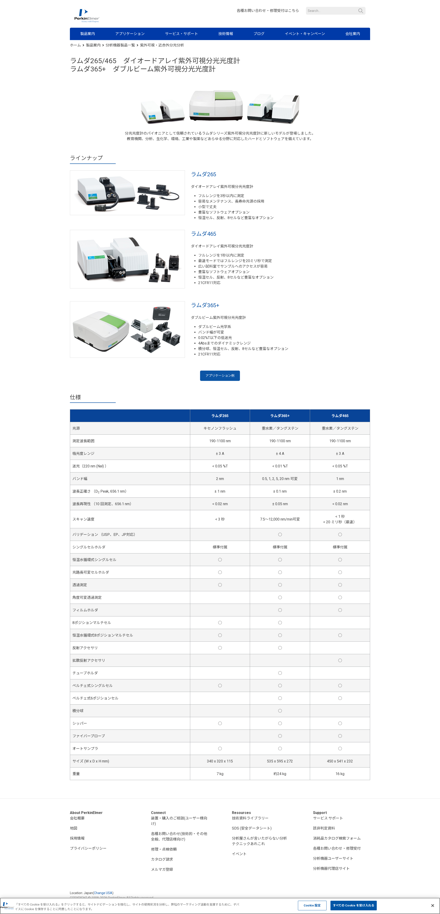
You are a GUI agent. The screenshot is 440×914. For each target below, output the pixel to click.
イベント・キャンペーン (305, 34)
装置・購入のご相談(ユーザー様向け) (179, 821)
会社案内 (352, 34)
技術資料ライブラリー (250, 818)
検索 (360, 10)
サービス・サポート (181, 34)
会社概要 (77, 818)
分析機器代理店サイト (331, 868)
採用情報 (77, 838)
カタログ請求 (162, 859)
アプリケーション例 (220, 375)
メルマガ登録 (162, 869)
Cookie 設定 (312, 905)
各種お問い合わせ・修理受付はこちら (268, 10)
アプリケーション (130, 34)
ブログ (258, 34)
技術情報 (225, 34)
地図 (73, 828)
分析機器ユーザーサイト (333, 858)
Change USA (103, 893)
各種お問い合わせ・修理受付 (337, 848)
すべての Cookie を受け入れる (353, 905)
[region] (220, 906)
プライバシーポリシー (88, 848)
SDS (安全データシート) (252, 828)
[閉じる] (433, 905)
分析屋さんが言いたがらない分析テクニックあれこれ (259, 841)
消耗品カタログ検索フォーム (337, 838)
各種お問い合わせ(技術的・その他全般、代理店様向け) (179, 836)
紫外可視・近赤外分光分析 (162, 45)
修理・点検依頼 (164, 849)
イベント (239, 854)
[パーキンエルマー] (86, 16)
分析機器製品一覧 (120, 45)
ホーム (75, 45)
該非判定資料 (324, 828)
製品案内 (87, 34)
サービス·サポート (328, 818)
